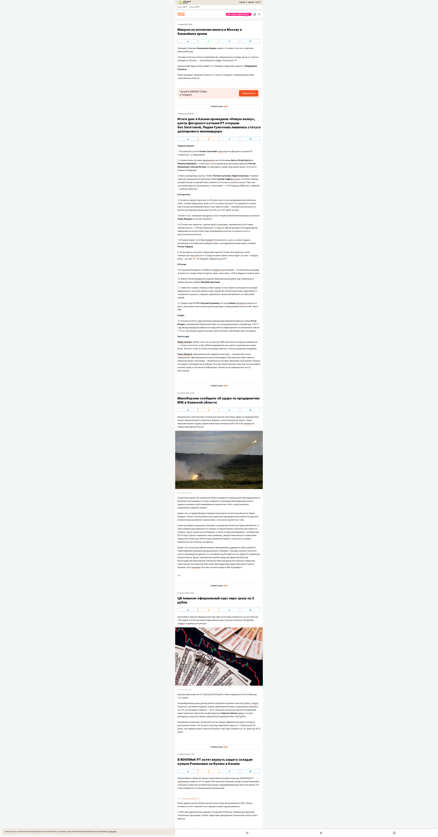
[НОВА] (238, 14)
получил (217, 287)
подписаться (248, 93)
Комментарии (219, 106)
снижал (222, 722)
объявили (241, 303)
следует (181, 623)
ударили (233, 547)
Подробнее (112, 831)
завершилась (209, 160)
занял (193, 200)
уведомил (196, 567)
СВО (179, 575)
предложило (183, 781)
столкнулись (222, 224)
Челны (179, 7)
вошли (235, 179)
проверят (210, 240)
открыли (221, 151)
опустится (195, 255)
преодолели (200, 279)
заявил (241, 713)
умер (200, 321)
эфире (219, 60)
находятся (207, 215)
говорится (248, 423)
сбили (242, 554)
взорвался (217, 270)
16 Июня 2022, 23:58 (184, 24)
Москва (192, 7)
